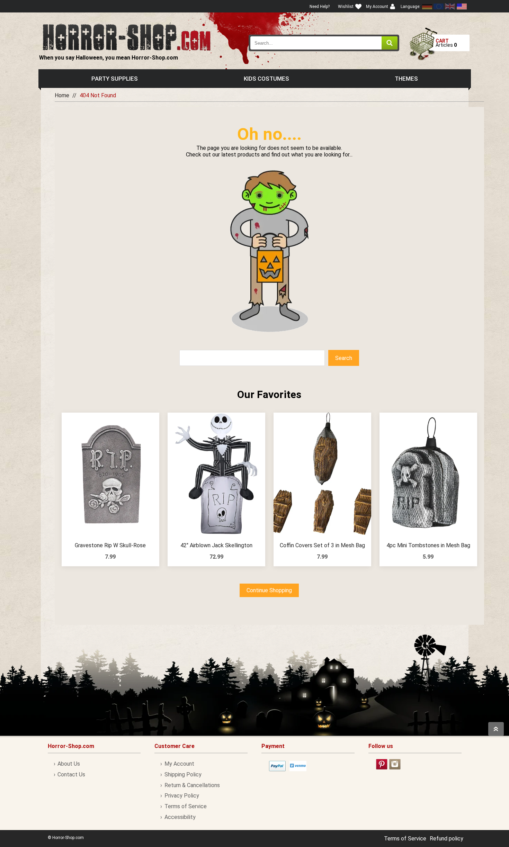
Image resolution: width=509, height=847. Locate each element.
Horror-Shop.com (127, 36)
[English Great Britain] (450, 6)
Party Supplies (114, 78)
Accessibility (179, 817)
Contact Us (71, 774)
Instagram (395, 764)
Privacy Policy (181, 795)
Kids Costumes (266, 78)
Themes (406, 78)
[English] (439, 6)
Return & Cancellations (192, 785)
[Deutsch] (427, 6)
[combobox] (324, 42)
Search (343, 358)
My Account (179, 763)
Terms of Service (185, 806)
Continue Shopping (269, 590)
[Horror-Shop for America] (461, 6)
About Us (68, 763)
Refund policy (446, 838)
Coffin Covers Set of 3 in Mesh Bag (322, 545)
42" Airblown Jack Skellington (216, 545)
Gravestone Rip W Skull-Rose (110, 545)
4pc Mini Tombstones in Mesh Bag (428, 545)
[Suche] (390, 42)
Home (62, 95)
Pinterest (381, 764)
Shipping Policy (182, 774)
